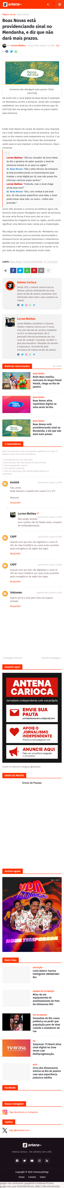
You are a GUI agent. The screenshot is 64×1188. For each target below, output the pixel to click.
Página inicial (9, 14)
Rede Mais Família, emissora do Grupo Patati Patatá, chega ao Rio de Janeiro (47, 381)
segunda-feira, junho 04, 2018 (49, 593)
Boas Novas (23, 14)
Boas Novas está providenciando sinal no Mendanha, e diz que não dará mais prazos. (47, 429)
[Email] (41, 270)
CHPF (13, 536)
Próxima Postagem (51, 658)
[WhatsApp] (16, 51)
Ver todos (57, 366)
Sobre (43, 1177)
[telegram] (34, 305)
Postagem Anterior (13, 658)
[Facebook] (6, 51)
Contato (32, 1177)
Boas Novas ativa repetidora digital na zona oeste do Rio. (45, 404)
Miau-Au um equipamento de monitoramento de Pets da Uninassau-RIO (46, 999)
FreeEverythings (41, 1172)
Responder (15, 502)
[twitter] (22, 305)
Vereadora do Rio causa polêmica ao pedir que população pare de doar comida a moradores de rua (46, 1025)
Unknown (16, 592)
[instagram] (26, 305)
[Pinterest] (34, 270)
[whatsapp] (30, 305)
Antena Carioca (26, 282)
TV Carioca (52, 262)
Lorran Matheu (26, 318)
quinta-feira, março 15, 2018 (50, 537)
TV (45, 262)
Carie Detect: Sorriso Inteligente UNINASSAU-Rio (46, 974)
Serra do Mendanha (33, 262)
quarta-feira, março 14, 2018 (50, 482)
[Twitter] (11, 51)
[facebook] (18, 305)
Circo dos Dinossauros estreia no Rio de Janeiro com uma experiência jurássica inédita (47, 1072)
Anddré (14, 482)
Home (22, 1177)
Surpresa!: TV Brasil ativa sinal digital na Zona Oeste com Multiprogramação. (47, 1049)
